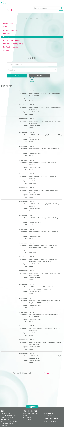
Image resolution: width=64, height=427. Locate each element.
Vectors (6, 50)
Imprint (46, 411)
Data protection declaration (49, 415)
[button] (61, 10)
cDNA (5, 27)
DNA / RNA (6, 34)
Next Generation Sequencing (13, 44)
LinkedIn (4, 426)
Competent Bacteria (10, 30)
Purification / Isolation (11, 47)
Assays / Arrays (8, 23)
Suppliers (32, 407)
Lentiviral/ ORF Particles (11, 40)
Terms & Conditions (51, 419)
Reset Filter (40, 76)
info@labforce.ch (7, 424)
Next (47, 373)
